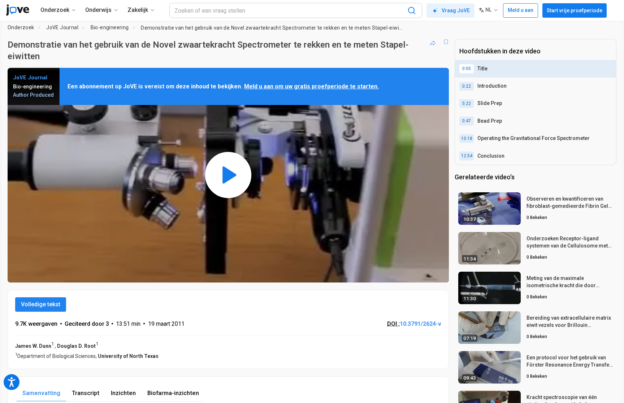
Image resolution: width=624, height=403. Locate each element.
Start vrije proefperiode (574, 10)
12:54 (466, 155)
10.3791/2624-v (420, 323)
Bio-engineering (110, 27)
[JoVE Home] (17, 10)
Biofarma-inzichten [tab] (173, 393)
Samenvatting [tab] (41, 393)
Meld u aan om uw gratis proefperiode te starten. (311, 86)
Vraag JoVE (456, 10)
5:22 (466, 103)
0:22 (466, 86)
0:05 (466, 68)
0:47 (466, 120)
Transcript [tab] (85, 393)
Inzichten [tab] (123, 393)
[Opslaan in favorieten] (446, 42)
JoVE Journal (62, 27)
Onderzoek (21, 27)
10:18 (466, 138)
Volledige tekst (40, 304)
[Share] (433, 42)
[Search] (411, 10)
